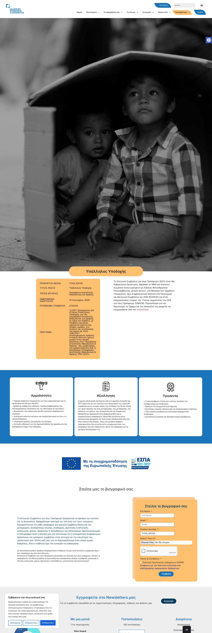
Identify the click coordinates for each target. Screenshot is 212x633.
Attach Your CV (147, 538)
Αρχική (79, 12)
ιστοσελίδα (142, 309)
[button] (209, 40)
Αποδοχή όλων (48, 623)
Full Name (145, 511)
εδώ (98, 429)
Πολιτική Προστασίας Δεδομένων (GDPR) (162, 565)
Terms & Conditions (150, 559)
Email (143, 520)
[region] (32, 610)
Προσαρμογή (15, 623)
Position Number (148, 529)
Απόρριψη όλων (31, 623)
